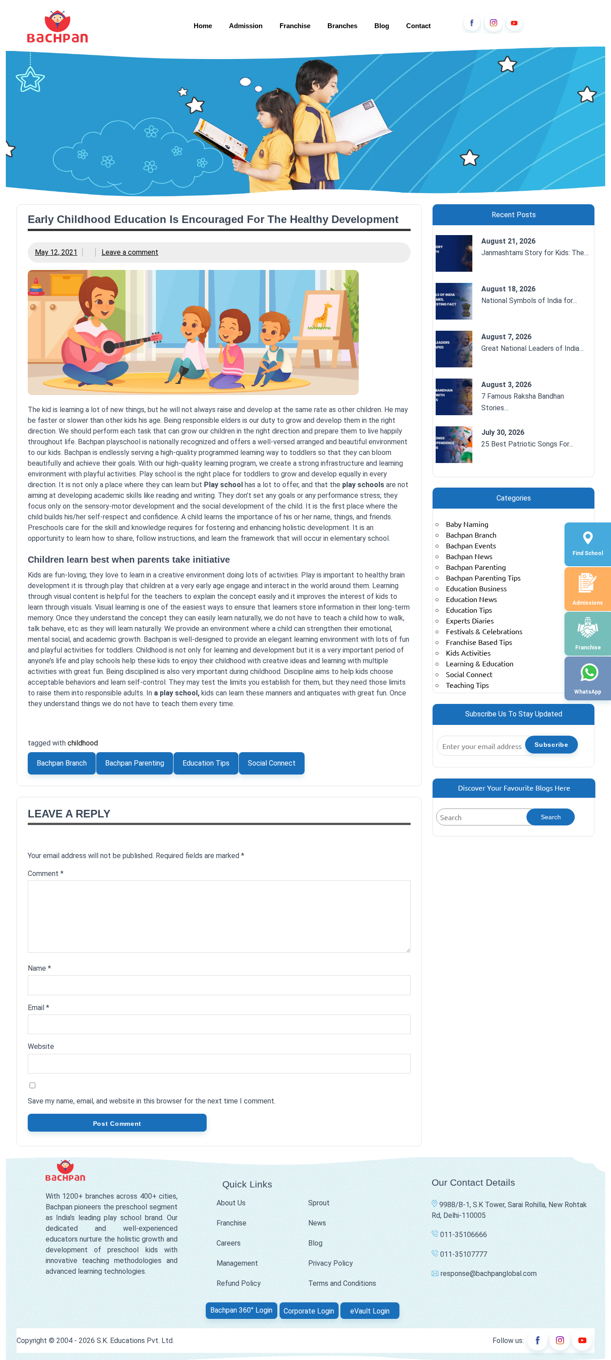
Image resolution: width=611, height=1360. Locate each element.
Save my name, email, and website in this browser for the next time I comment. (152, 1101)
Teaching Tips (467, 684)
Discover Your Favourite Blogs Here (514, 787)
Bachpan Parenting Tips (483, 577)
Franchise (295, 25)
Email (38, 1007)
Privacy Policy (330, 1263)
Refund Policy (238, 1283)
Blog (381, 25)
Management (237, 1263)
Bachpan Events (471, 545)
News (317, 1223)
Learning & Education (479, 663)
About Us (231, 1203)
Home (203, 25)
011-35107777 (462, 1254)
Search (551, 817)
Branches (342, 25)
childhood (83, 743)
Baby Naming (467, 523)
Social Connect (272, 763)
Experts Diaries (470, 620)
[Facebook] (471, 23)
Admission (246, 25)
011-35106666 (462, 1234)
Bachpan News (469, 556)
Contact (418, 25)
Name (39, 968)
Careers (228, 1243)
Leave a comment (130, 252)
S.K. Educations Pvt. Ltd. (135, 1340)
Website (41, 1046)
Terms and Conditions (342, 1283)
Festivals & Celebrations (484, 631)
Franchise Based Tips (479, 641)
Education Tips (205, 763)
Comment (46, 873)
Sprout (319, 1203)
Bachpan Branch (62, 763)
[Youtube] (514, 23)
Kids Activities (468, 652)
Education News (471, 598)
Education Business (476, 588)
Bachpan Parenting (134, 763)
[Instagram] (493, 23)
